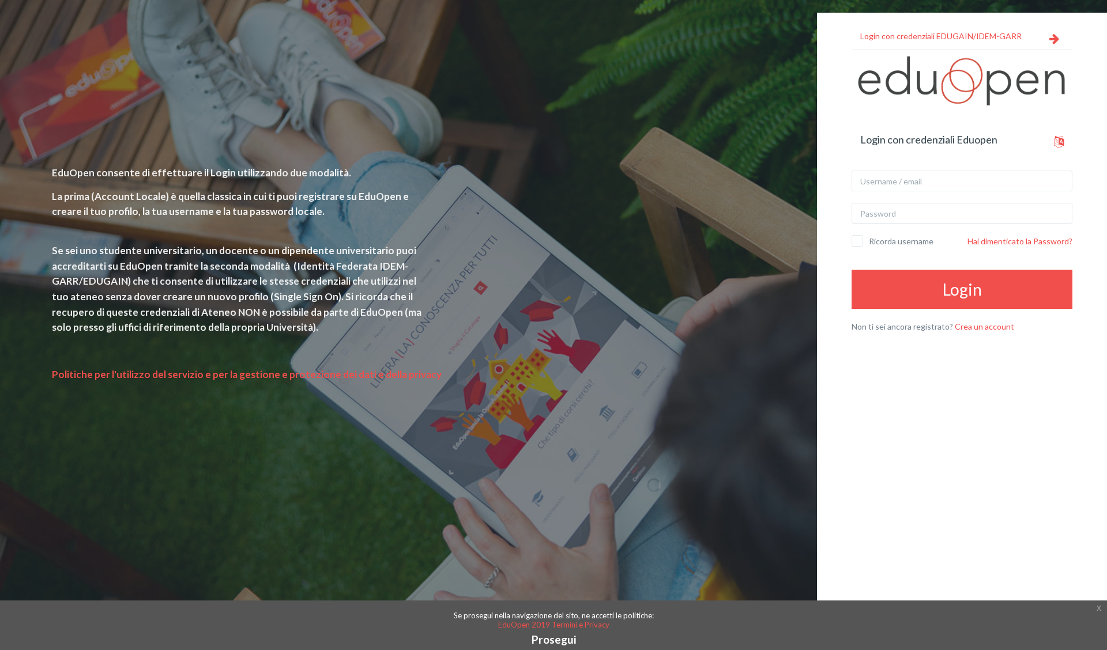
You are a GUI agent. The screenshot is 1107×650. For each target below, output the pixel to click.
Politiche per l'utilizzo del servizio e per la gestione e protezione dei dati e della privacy (247, 374)
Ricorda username (901, 241)
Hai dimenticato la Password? (1019, 241)
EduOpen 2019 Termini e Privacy (553, 624)
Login (962, 289)
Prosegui (554, 639)
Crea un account (984, 326)
